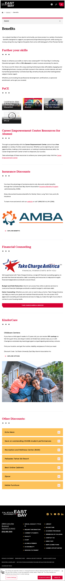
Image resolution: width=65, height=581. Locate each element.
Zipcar (7, 476)
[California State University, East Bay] (14, 513)
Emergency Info (20, 558)
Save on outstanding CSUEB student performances (28, 441)
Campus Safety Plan (49, 558)
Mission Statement (32, 550)
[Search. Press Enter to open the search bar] (56, 4)
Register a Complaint (8, 562)
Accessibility (29, 546)
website (30, 201)
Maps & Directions (52, 544)
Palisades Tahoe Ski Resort (17, 459)
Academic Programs (53, 531)
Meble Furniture (12, 485)
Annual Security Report (34, 558)
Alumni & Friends (31, 543)
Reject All (57, 577)
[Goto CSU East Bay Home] (2, 12)
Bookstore (50, 527)
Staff (27, 540)
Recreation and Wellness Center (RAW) (22, 450)
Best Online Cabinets (14, 468)
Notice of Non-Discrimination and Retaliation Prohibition (35, 562)
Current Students (31, 533)
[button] (51, 4)
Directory (49, 541)
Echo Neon (9, 432)
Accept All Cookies (44, 577)
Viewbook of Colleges (54, 534)
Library (48, 524)
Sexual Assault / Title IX (33, 525)
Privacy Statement (8, 558)
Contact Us (50, 538)
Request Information (32, 529)
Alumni (8, 12)
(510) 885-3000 (7, 531)
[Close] (62, 571)
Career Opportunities (54, 548)
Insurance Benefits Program (48, 186)
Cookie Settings (7, 565)
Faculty (28, 536)
